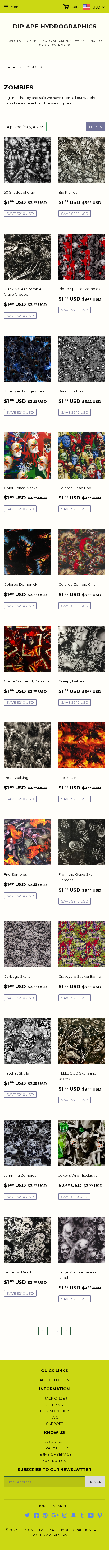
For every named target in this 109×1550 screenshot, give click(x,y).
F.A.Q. (54, 1417)
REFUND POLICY (54, 1411)
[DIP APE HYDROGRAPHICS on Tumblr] (82, 1516)
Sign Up (95, 1482)
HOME (42, 1506)
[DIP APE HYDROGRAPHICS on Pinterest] (45, 1516)
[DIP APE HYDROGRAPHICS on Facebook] (36, 1516)
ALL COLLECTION (54, 1380)
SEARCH (60, 1506)
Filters (95, 127)
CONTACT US (54, 1460)
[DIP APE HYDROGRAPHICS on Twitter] (27, 1516)
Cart (75, 6)
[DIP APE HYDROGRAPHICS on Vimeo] (99, 1516)
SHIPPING (54, 1404)
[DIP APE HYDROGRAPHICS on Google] (55, 1516)
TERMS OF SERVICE (54, 1454)
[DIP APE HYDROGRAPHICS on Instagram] (64, 1516)
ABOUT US (54, 1442)
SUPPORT (54, 1423)
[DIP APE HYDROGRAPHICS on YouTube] (91, 1516)
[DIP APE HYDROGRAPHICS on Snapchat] (73, 1516)
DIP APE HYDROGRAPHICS (54, 26)
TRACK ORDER (54, 1398)
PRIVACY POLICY (54, 1448)
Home (9, 67)
